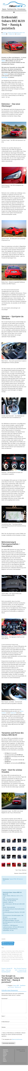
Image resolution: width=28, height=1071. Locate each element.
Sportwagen (5, 77)
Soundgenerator (15, 954)
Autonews (5, 32)
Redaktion (18, 34)
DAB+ (9, 952)
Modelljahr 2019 (5, 954)
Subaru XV (13, 712)
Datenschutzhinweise (17, 1039)
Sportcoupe (4, 956)
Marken (4, 1055)
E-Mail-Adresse (6, 1021)
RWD (10, 954)
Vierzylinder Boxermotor (16, 959)
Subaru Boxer (10, 956)
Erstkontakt (13, 952)
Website (4, 1027)
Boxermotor (21, 951)
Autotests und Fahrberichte (13, 32)
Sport (20, 954)
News (4, 1058)
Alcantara (4, 951)
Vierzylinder (7, 959)
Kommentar (5, 998)
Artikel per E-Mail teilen (8, 942)
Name (3, 1016)
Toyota (6, 74)
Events (4, 1059)
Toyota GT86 (12, 957)
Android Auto (9, 951)
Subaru (3, 60)
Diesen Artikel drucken (8, 944)
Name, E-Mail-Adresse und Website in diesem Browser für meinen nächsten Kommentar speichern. (13, 1034)
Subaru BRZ (16, 956)
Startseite (5, 1054)
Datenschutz (5, 1051)
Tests (4, 1056)
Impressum (5, 1049)
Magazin (5, 1061)
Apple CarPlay (15, 951)
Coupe (5, 952)
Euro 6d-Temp (19, 952)
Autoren (4, 1052)
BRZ (2, 952)
